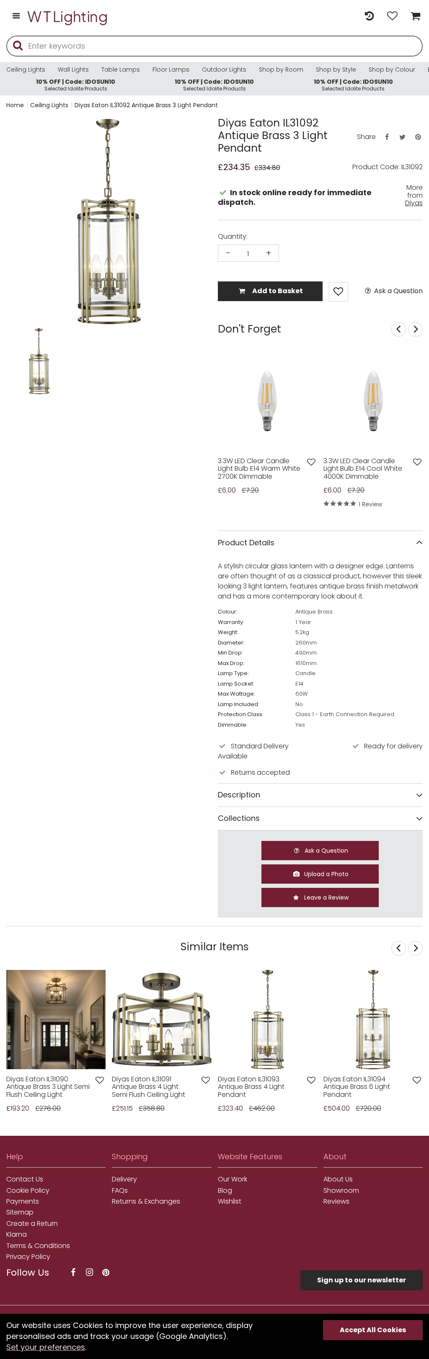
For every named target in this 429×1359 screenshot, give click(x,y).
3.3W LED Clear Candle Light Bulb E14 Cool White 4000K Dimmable (362, 468)
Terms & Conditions (38, 1246)
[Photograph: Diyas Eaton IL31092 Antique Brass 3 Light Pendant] (109, 221)
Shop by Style (336, 69)
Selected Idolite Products (75, 84)
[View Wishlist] (392, 16)
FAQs (120, 1190)
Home (15, 105)
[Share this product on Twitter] (402, 137)
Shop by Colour (392, 69)
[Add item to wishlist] (338, 292)
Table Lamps (120, 69)
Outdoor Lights (224, 69)
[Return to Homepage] (68, 17)
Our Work (232, 1179)
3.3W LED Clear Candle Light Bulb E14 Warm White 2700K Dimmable (259, 468)
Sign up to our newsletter (361, 1280)
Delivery (124, 1179)
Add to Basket (277, 291)
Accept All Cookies (373, 1330)
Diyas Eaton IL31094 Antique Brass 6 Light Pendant (356, 1087)
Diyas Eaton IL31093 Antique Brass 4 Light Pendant (251, 1087)
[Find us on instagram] (89, 1272)
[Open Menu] (16, 16)
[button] (23, 361)
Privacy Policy (28, 1257)
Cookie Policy (27, 1190)
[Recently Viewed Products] (369, 16)
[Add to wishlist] (311, 462)
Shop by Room (281, 69)
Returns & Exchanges (146, 1201)
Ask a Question (397, 291)
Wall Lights (73, 69)
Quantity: (233, 236)
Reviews (336, 1201)
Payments (22, 1201)
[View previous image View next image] (56, 1019)
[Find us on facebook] (73, 1272)
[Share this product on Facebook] (386, 137)
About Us (338, 1179)
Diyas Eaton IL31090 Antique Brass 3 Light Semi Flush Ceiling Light (48, 1087)
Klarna (16, 1234)
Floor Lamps (170, 69)
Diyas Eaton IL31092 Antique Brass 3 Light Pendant (146, 105)
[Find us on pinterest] (105, 1272)
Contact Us (24, 1179)
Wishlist (229, 1201)
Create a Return (32, 1223)
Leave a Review (325, 897)
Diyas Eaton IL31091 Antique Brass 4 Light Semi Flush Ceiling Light (148, 1087)
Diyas (414, 203)
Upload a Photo (325, 874)
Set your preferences (45, 1347)
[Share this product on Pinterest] (418, 137)
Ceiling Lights (25, 69)
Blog (225, 1190)
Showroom (341, 1190)
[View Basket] (413, 16)
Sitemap (20, 1212)
